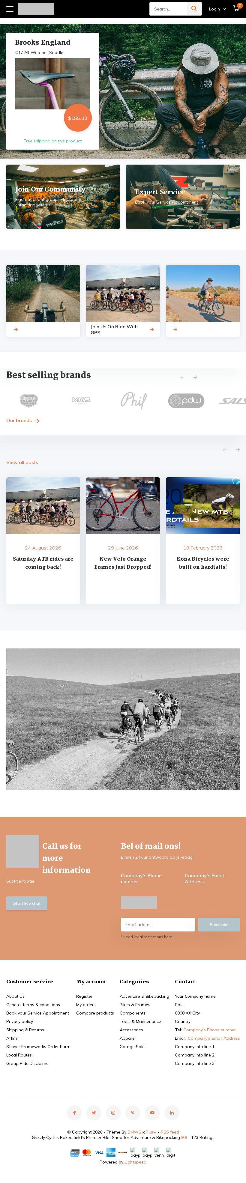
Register (84, 996)
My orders (86, 1004)
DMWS (134, 1132)
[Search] (194, 9)
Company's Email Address (204, 878)
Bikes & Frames (135, 1004)
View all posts (22, 462)
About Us (15, 996)
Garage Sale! (133, 1046)
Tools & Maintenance (140, 1021)
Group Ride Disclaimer (28, 1063)
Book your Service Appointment (37, 1013)
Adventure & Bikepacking (144, 996)
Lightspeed (135, 1162)
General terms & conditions (33, 1004)
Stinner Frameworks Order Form (38, 1046)
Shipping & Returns (25, 1030)
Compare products (95, 1013)
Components (133, 1013)
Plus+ (151, 1132)
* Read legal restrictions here (146, 936)
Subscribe (219, 924)
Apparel (128, 1038)
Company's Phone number (141, 878)
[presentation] (182, 377)
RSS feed (170, 1132)
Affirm (12, 1038)
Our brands (19, 420)
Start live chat (26, 903)
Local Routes (19, 1055)
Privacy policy (19, 1021)
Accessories (131, 1030)
